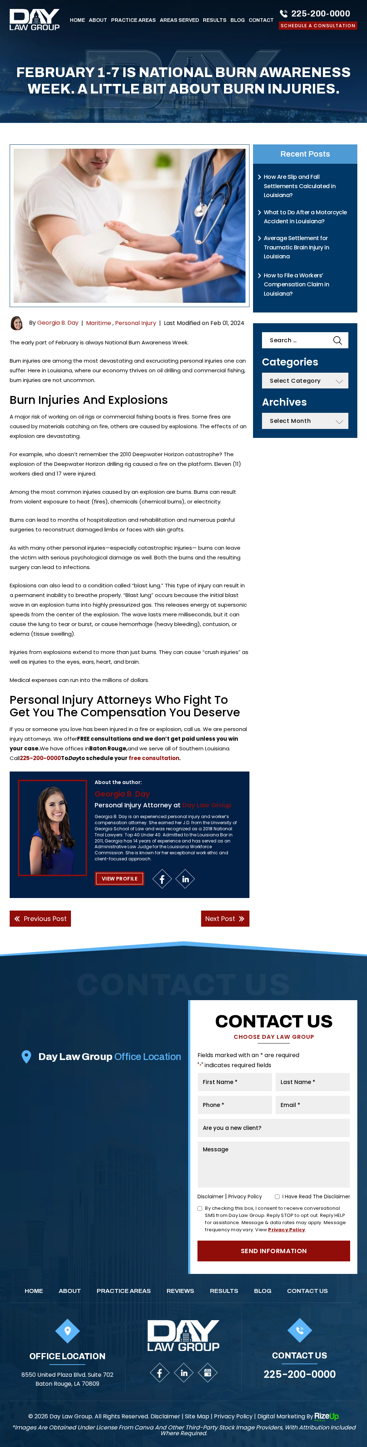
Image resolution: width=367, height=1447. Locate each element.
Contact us (307, 1291)
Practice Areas (133, 20)
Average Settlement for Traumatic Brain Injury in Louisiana (296, 247)
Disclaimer (210, 1196)
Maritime (98, 323)
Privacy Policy (245, 1196)
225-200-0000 (320, 13)
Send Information (274, 1250)
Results (215, 20)
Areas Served (179, 20)
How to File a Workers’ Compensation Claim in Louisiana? (296, 284)
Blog (237, 20)
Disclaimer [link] (165, 1416)
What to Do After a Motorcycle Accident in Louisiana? (305, 216)
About (98, 20)
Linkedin (185, 879)
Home (77, 20)
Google (208, 1372)
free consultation (153, 758)
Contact (261, 20)
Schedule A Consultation (318, 25)
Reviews (180, 1291)
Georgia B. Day (57, 323)
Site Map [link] (197, 1416)
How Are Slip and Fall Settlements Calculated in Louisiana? (299, 186)
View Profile (119, 878)
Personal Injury (135, 323)
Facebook (162, 879)
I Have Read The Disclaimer (316, 1196)
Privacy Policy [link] (233, 1416)
